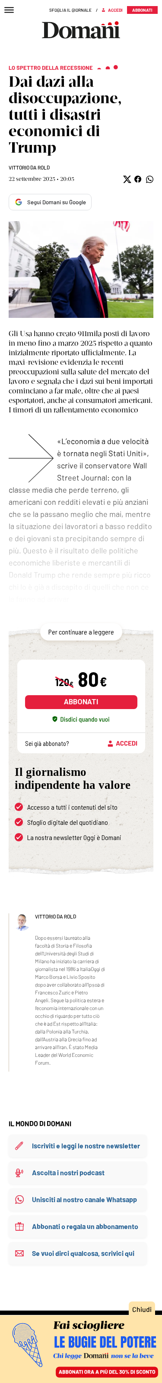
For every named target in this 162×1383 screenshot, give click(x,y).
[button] (126, 179)
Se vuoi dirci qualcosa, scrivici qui (83, 1253)
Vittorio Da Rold (29, 167)
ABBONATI (81, 702)
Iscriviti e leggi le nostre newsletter (86, 1145)
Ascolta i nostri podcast (68, 1172)
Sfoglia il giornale (70, 10)
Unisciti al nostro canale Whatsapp (84, 1199)
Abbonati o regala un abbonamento (85, 1226)
